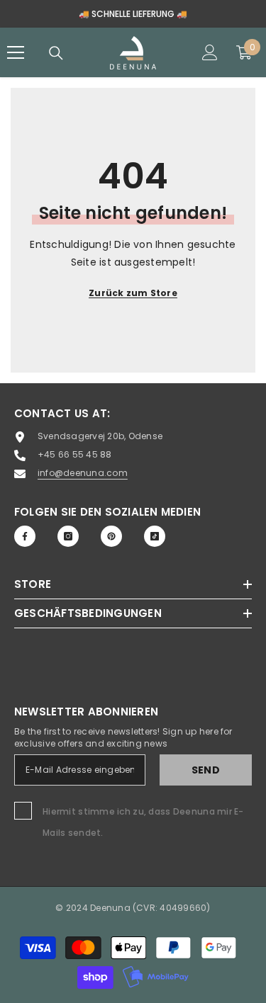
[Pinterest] (111, 536)
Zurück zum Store (133, 293)
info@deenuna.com (83, 473)
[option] (133, 14)
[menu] (15, 52)
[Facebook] (24, 536)
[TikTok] (154, 536)
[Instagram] (68, 536)
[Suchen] (56, 53)
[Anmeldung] (210, 52)
